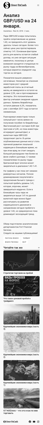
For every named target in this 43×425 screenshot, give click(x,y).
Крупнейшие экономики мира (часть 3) (21, 327)
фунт (24, 242)
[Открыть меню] (38, 5)
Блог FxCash (18, 5)
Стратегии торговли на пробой (18, 273)
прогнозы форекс (12, 238)
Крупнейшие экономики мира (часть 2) (21, 355)
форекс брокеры (11, 242)
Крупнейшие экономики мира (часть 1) (21, 383)
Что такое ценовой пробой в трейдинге (17, 299)
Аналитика (7, 31)
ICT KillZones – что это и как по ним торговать (20, 411)
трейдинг (26, 238)
